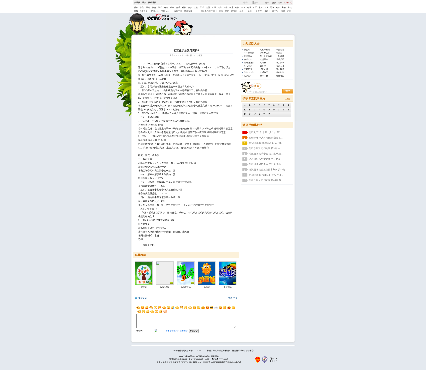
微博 (261, 7)
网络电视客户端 (208, 11)
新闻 (142, 7)
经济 (148, 7)
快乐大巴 (248, 59)
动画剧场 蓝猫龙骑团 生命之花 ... (266, 159)
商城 (249, 7)
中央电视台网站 (180, 350)
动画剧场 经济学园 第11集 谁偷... (266, 164)
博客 (266, 7)
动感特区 (264, 72)
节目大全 (165, 11)
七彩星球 (280, 56)
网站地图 (152, 2)
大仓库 (263, 66)
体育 (154, 7)
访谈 (278, 7)
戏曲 (172, 7)
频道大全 (144, 11)
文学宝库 (248, 76)
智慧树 (247, 49)
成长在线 (264, 69)
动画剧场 (280, 72)
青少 (190, 7)
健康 (231, 7)
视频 (144, 2)
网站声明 (217, 350)
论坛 (272, 7)
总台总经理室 (238, 350)
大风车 (279, 53)
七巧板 (263, 62)
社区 (255, 7)
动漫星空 (264, 59)
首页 (136, 7)
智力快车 (280, 62)
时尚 (237, 7)
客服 (280, 2)
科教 (184, 7)
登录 (267, 2)
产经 (214, 7)
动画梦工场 (265, 53)
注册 (274, 2)
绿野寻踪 (280, 76)
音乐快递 (248, 66)
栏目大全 (155, 11)
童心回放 (280, 69)
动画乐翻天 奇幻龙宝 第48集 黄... (266, 180)
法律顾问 (226, 350)
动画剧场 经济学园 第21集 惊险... (266, 153)
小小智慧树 (249, 53)
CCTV (275, 11)
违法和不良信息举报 (178, 359)
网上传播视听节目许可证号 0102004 (172, 362)
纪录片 (242, 11)
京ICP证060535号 (196, 359)
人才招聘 (207, 350)
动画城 (207, 287)
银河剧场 (248, 56)
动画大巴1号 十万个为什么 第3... (265, 132)
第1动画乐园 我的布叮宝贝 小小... (266, 175)
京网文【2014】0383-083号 (217, 359)
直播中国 (178, 11)
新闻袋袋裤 (249, 62)
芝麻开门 (248, 69)
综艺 (160, 7)
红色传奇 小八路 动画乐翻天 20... (266, 138)
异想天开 (280, 66)
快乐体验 (264, 76)
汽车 (220, 7)
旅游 (226, 7)
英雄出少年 (249, 72)
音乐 (178, 7)
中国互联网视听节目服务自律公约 (226, 362)
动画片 (251, 11)
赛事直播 (188, 11)
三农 (243, 7)
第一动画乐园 (266, 56)
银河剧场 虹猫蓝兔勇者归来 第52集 (267, 169)
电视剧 (234, 11)
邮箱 (284, 7)
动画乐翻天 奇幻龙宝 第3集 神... (265, 148)
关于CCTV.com (195, 350)
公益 (208, 7)
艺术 (202, 7)
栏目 (289, 11)
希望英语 (280, 59)
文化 (196, 7)
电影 (227, 11)
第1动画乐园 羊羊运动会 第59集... (266, 143)
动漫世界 (280, 49)
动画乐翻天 (265, 49)
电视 (136, 11)
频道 (283, 11)
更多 (289, 98)
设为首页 (288, 2)
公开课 (259, 11)
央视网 (137, 2)
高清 (221, 11)
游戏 (290, 7)
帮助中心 (250, 350)
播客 (266, 11)
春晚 (166, 7)
